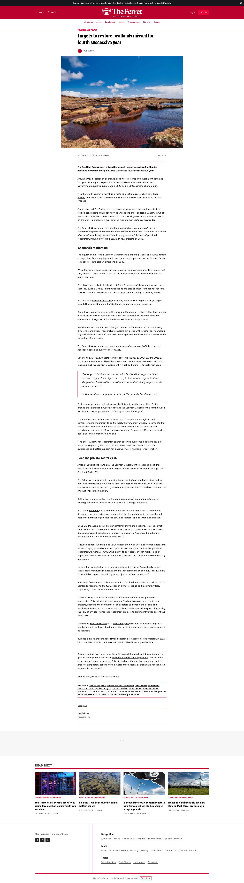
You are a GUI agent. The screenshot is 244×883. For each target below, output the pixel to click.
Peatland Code (85, 472)
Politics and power (87, 30)
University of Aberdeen (133, 404)
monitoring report (136, 254)
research (94, 510)
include (111, 331)
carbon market (99, 490)
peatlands (82, 694)
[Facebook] (37, 840)
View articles (84, 717)
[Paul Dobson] (80, 51)
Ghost (128, 878)
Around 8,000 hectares (89, 178)
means (114, 514)
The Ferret (104, 878)
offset (158, 483)
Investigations (108, 862)
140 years (97, 319)
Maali (135, 878)
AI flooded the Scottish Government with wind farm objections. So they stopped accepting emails (144, 806)
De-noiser (153, 862)
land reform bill (123, 567)
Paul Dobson (89, 51)
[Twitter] (42, 840)
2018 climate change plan (143, 185)
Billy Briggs (84, 810)
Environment (153, 685)
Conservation (141, 685)
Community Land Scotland (131, 525)
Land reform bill (112, 691)
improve (125, 292)
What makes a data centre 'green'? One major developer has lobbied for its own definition (55, 806)
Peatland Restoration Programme (130, 657)
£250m (114, 238)
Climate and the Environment (120, 685)
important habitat (145, 288)
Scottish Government (108, 694)
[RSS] (47, 840)
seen (123, 499)
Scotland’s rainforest (113, 285)
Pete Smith (152, 404)
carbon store (140, 270)
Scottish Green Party (87, 688)
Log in (192, 12)
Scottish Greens (98, 623)
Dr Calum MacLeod (88, 525)
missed (81, 197)
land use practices (102, 300)
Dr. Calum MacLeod (95, 691)
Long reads (139, 862)
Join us (203, 12)
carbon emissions (120, 688)
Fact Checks (125, 862)
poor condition (143, 304)
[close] (241, 3)
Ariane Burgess (121, 623)
